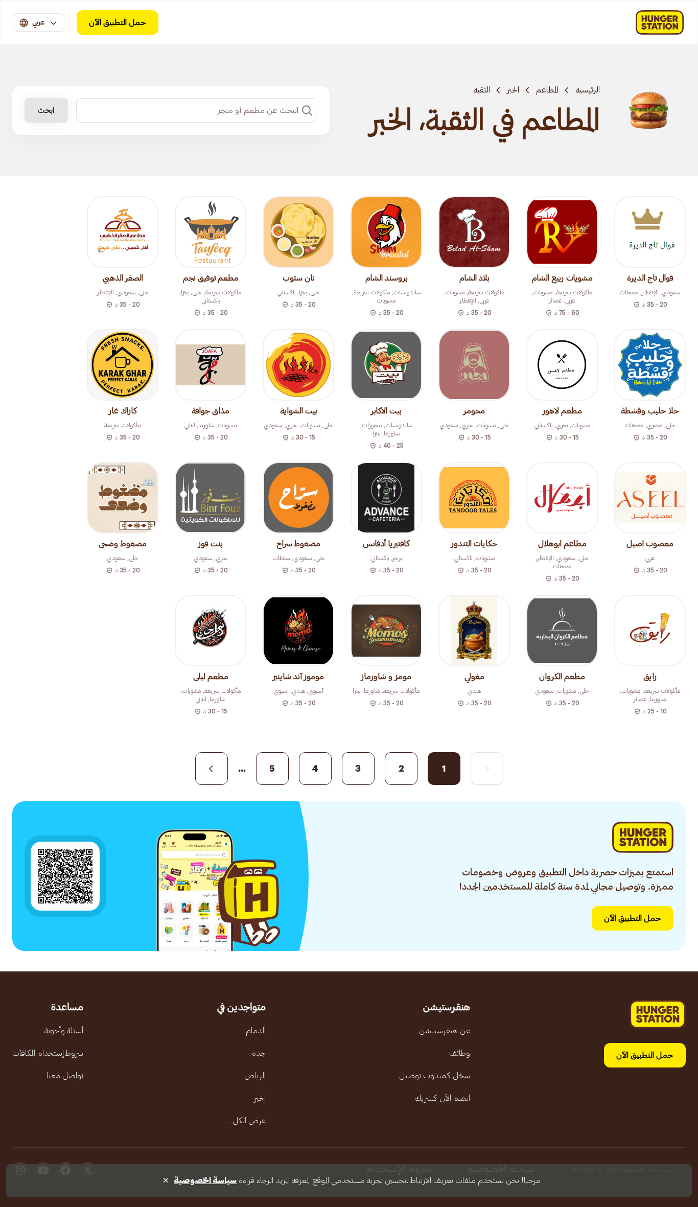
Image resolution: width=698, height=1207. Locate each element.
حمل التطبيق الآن (117, 22)
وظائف (459, 1053)
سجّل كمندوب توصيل (434, 1076)
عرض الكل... (247, 1121)
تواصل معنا (64, 1076)
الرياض (255, 1076)
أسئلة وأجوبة (63, 1031)
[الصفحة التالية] (211, 768)
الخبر (513, 90)
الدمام (256, 1031)
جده (259, 1053)
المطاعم (547, 90)
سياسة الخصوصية (205, 1180)
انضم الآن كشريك (442, 1098)
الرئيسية (587, 90)
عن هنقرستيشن (444, 1031)
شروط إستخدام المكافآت (47, 1053)
